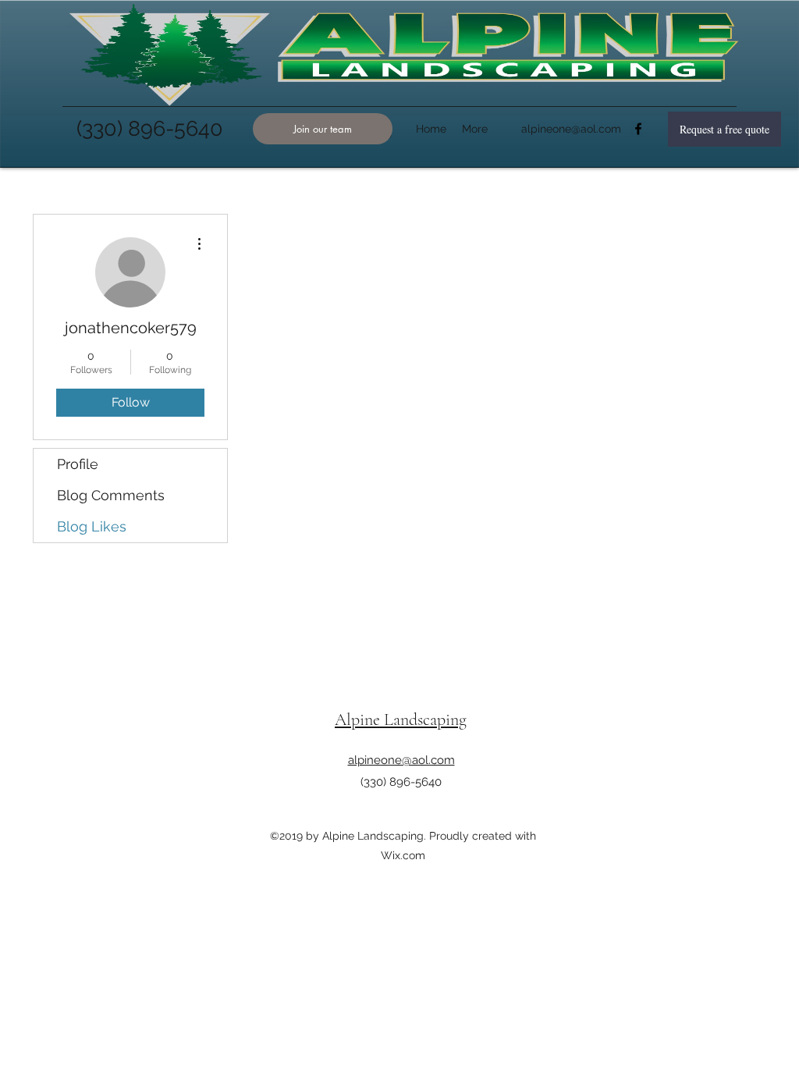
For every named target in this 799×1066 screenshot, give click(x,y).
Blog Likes (91, 526)
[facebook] (638, 129)
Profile (77, 464)
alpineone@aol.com (571, 129)
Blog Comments (111, 495)
